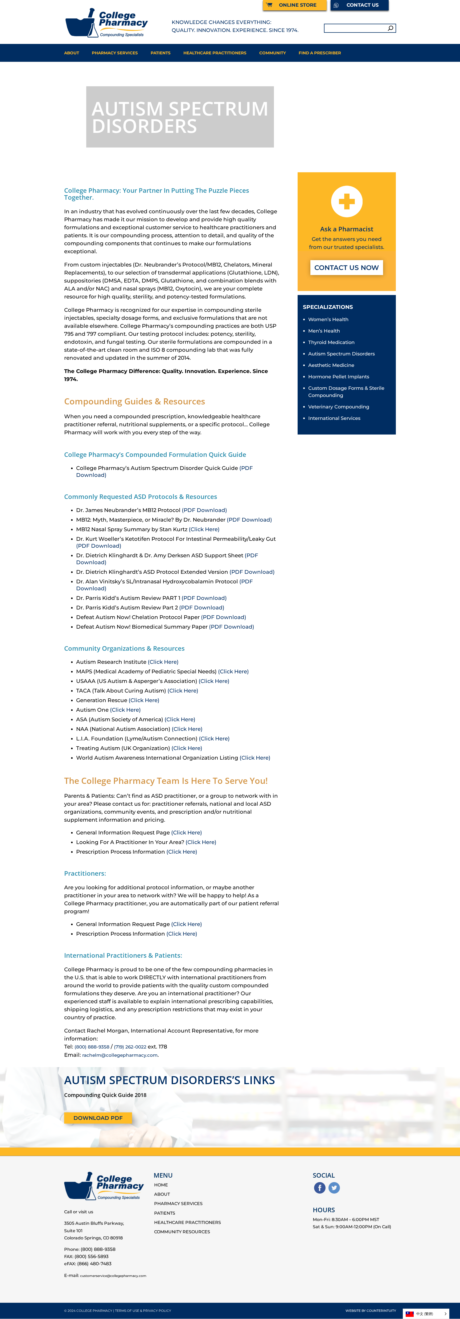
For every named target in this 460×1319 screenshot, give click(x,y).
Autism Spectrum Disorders (341, 354)
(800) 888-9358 (92, 1047)
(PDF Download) (204, 510)
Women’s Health (328, 319)
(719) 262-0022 (130, 1047)
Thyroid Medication (331, 342)
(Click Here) (204, 529)
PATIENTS (161, 52)
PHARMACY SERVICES (115, 52)
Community (272, 52)
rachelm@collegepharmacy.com (120, 1055)
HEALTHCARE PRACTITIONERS (215, 52)
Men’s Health (324, 331)
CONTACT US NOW (346, 268)
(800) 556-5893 (92, 1256)
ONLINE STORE (298, 5)
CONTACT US (363, 5)
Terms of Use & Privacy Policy (143, 1311)
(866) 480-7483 (94, 1263)
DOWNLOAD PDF (98, 1118)
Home (161, 1184)
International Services (334, 418)
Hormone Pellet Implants (338, 377)
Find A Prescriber (320, 52)
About (71, 52)
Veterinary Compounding (338, 407)
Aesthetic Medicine (331, 365)
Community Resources (182, 1231)
